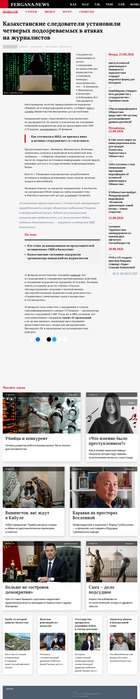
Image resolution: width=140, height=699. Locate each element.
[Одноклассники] (43, 339)
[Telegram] (54, 339)
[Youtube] (65, 339)
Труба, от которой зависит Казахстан (16, 621)
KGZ (85, 4)
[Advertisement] (70, 365)
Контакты (9, 688)
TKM (109, 4)
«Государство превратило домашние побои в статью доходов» (86, 624)
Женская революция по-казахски (49, 622)
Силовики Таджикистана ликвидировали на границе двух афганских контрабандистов (120, 235)
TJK (97, 4)
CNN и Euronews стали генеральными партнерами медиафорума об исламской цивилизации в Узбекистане (122, 174)
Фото (67, 11)
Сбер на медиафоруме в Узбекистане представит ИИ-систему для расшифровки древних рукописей (123, 115)
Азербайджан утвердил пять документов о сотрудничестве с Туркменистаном (123, 95)
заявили (75, 275)
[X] (32, 339)
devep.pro (84, 696)
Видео (50, 11)
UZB (121, 4)
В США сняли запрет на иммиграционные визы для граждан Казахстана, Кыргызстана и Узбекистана (122, 148)
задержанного (49, 129)
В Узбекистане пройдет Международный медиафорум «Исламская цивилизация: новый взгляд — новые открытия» (122, 202)
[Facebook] (60, 339)
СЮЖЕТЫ (86, 11)
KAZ (73, 4)
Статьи (31, 11)
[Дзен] (49, 339)
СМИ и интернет (36, 47)
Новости (10, 11)
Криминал (24, 47)
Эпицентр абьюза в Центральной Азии (121, 622)
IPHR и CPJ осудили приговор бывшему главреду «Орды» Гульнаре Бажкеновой (122, 262)
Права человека (51, 47)
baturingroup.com (91, 693)
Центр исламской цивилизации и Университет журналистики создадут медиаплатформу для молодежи (122, 72)
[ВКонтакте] (38, 339)
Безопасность (65, 47)
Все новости (125, 273)
